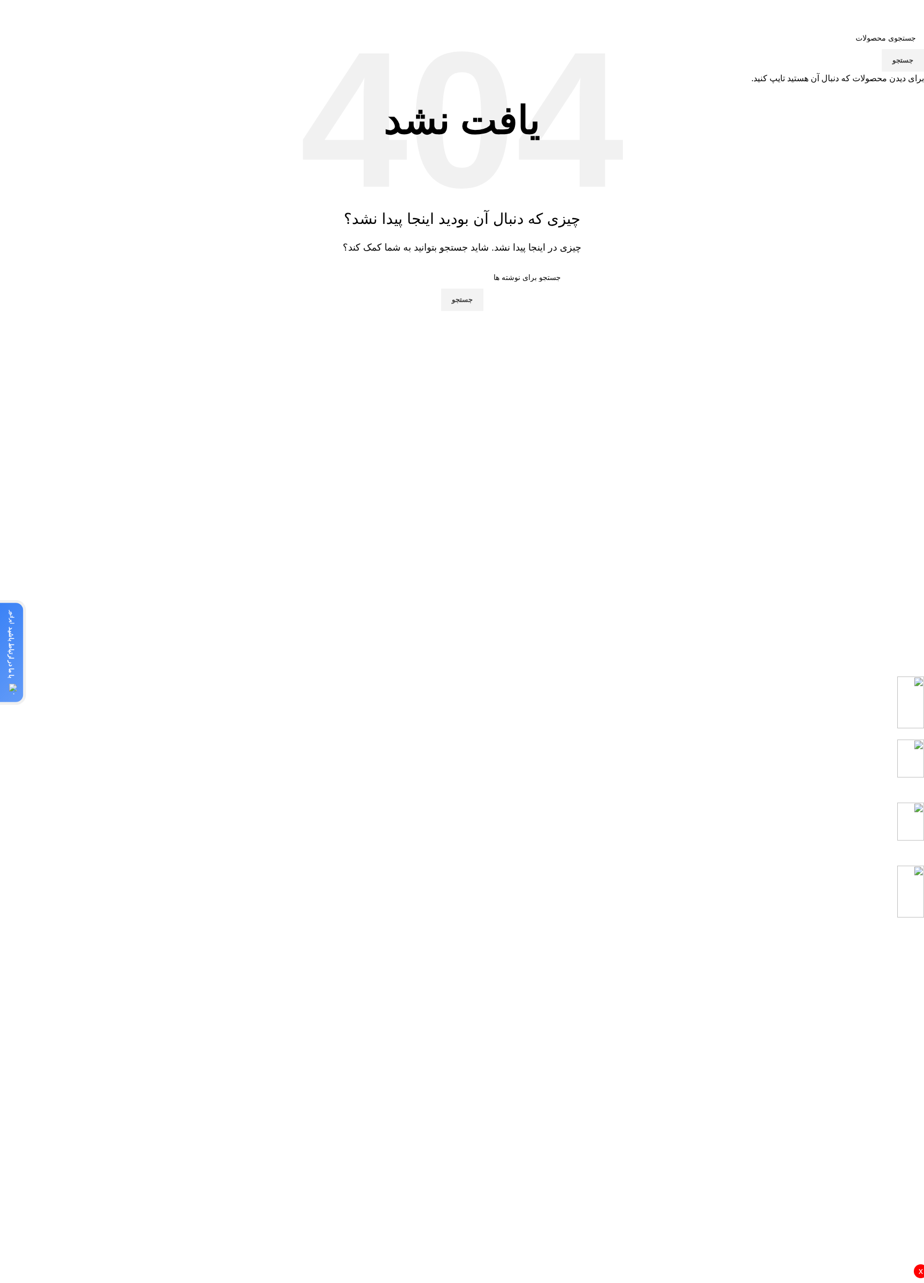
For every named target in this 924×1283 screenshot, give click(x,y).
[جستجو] (122, 10)
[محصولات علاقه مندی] (108, 10)
